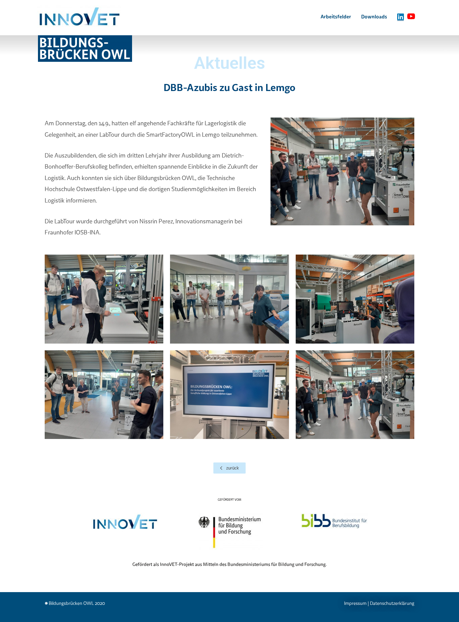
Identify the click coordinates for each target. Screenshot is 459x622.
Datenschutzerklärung (392, 603)
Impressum (355, 603)
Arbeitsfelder (336, 16)
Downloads (374, 16)
